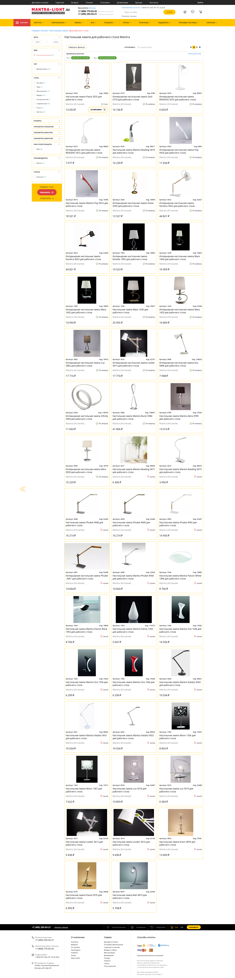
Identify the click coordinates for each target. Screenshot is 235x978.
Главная (36, 30)
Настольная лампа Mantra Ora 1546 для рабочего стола (180, 630)
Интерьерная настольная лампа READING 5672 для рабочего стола (84, 151)
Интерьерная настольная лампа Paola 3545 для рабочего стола (133, 204)
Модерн (41, 95)
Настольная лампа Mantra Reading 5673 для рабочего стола (180, 471)
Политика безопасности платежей (150, 955)
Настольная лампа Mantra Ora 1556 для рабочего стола (87, 684)
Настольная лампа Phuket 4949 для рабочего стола (131, 524)
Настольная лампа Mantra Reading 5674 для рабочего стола (134, 151)
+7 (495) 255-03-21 (96, 14)
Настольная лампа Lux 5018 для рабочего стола (129, 790)
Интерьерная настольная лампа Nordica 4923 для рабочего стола (83, 258)
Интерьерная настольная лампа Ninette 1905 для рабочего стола (130, 258)
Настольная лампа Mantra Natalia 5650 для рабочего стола (180, 684)
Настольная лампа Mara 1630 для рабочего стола (130, 311)
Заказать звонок (61, 927)
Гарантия (60, 2)
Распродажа (75, 950)
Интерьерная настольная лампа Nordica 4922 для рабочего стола (177, 204)
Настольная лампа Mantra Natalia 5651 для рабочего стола (86, 737)
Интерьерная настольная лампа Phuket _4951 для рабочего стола (87, 577)
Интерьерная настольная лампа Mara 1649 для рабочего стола (179, 258)
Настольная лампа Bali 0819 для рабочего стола (130, 896)
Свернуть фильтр (76, 47)
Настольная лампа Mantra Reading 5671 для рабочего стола (134, 471)
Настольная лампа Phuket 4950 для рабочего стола (178, 524)
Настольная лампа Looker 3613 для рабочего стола (84, 843)
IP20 (40, 149)
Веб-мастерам (109, 953)
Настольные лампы (59, 30)
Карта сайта (75, 958)
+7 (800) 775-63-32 (95, 11)
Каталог (24, 22)
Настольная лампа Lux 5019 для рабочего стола (176, 790)
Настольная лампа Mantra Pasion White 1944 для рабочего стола (180, 577)
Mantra (41, 163)
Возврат (74, 2)
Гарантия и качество (112, 947)
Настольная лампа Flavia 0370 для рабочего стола (84, 896)
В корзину (96, 109)
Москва (92, 8)
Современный (43, 104)
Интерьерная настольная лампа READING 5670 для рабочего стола (177, 98)
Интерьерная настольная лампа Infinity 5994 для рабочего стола (87, 417)
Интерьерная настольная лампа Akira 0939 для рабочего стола (86, 471)
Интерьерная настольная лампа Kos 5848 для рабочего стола (178, 364)
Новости (107, 961)
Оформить (193, 927)
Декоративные (43, 69)
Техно (40, 108)
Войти (200, 2)
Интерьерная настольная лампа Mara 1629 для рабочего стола (179, 311)
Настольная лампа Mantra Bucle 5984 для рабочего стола (132, 417)
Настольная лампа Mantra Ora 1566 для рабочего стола (134, 684)
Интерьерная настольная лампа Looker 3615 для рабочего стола (134, 364)
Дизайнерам (122, 2)
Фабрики (74, 944)
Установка (105, 2)
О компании (78, 937)
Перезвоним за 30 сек (131, 8)
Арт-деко (41, 83)
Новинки (74, 953)
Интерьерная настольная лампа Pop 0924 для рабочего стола (179, 151)
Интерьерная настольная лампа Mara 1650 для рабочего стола (86, 311)
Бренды (138, 2)
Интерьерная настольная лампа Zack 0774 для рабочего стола (132, 98)
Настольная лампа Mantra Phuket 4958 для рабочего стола (133, 577)
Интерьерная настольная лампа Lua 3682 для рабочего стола (85, 364)
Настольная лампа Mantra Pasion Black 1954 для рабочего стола (86, 630)
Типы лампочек (110, 966)
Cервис (108, 937)
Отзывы (89, 2)
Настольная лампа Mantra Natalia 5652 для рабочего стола (133, 737)
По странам (75, 947)
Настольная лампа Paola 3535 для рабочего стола (84, 98)
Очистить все (194, 54)
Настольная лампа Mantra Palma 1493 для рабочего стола (133, 630)
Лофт (39, 87)
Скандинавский (43, 99)
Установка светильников (113, 944)
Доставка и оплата (40, 2)
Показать (45, 192)
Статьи (106, 963)
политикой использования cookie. (151, 967)
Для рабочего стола (80, 58)
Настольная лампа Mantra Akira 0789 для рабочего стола (178, 417)
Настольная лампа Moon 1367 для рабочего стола (84, 790)
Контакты (154, 2)
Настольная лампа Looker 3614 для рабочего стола (131, 843)
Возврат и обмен (110, 950)
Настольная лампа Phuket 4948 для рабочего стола (84, 524)
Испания (41, 177)
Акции (73, 955)
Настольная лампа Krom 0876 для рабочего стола (177, 843)
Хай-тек (41, 112)
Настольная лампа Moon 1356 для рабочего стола (177, 737)
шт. (177, 927)
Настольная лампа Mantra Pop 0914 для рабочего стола (87, 204)
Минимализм (43, 91)
